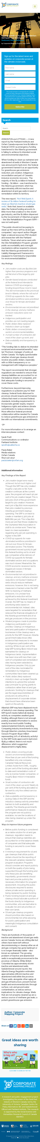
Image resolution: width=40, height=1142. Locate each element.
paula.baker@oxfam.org (12, 460)
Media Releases (17, 40)
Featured (5, 40)
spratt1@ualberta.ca (10, 445)
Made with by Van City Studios (20, 1137)
